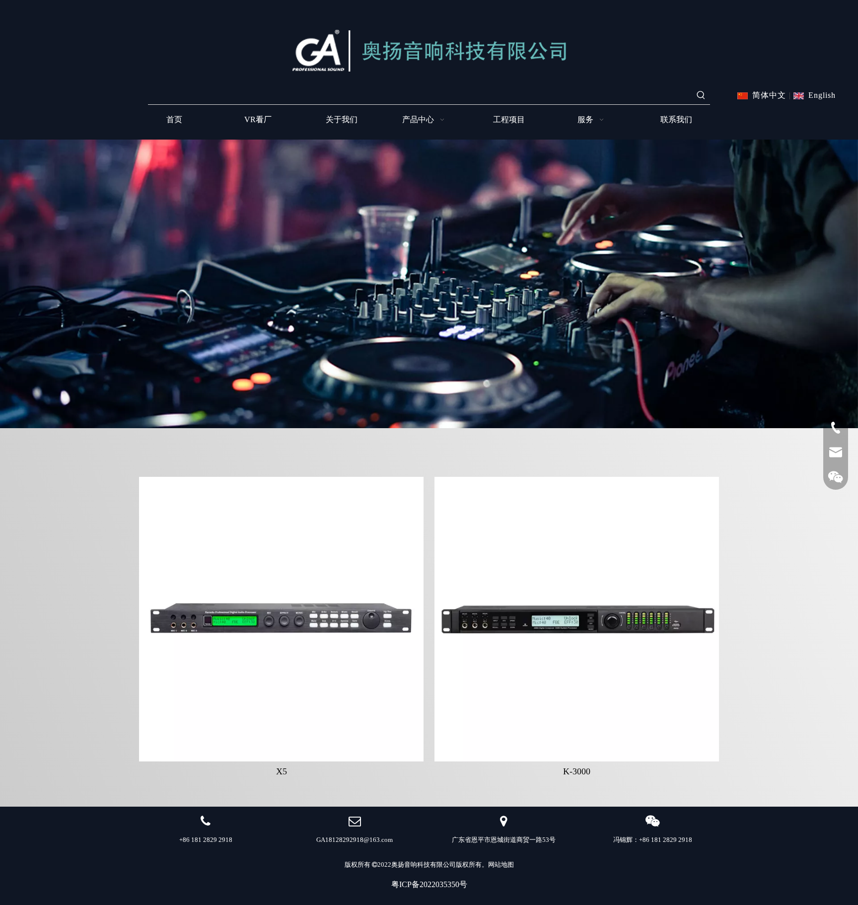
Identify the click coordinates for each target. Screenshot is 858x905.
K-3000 (576, 771)
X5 (281, 771)
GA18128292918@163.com (354, 839)
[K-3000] (576, 618)
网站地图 (501, 864)
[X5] (281, 618)
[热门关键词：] (701, 95)
